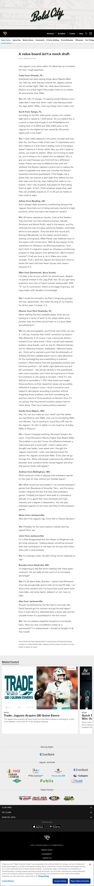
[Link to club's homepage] (5, 32)
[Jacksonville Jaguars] (47, 838)
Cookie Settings (8, 881)
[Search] (86, 33)
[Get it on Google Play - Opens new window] (55, 828)
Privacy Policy (47, 850)
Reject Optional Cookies (80, 881)
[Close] (90, 864)
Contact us (47, 858)
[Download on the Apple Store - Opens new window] (38, 827)
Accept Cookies (60, 881)
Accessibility (47, 854)
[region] (47, 873)
